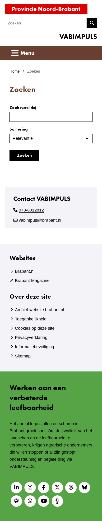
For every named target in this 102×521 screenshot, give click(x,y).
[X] (57, 487)
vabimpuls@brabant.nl (40, 220)
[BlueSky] (84, 487)
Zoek (22, 107)
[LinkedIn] (16, 487)
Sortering (18, 129)
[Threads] (71, 487)
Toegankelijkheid (30, 319)
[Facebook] (43, 487)
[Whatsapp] (30, 501)
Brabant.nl (24, 271)
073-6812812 (31, 210)
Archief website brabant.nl (39, 309)
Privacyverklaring (31, 337)
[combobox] (46, 23)
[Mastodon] (16, 501)
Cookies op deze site (35, 328)
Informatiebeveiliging (34, 346)
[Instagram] (30, 487)
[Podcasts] (57, 501)
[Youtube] (43, 501)
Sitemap (23, 356)
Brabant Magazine (32, 280)
